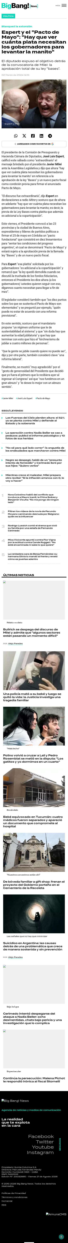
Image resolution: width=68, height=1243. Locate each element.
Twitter (45, 1142)
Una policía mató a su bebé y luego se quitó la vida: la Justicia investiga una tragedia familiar (32, 697)
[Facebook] (33, 136)
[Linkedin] (41, 136)
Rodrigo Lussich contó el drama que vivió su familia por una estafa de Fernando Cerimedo (32, 528)
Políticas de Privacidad (14, 1193)
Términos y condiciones (14, 1197)
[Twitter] (24, 136)
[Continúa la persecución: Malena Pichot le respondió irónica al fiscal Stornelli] (34, 1049)
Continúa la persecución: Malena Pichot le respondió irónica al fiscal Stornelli (34, 1080)
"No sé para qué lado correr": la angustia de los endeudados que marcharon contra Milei (35, 449)
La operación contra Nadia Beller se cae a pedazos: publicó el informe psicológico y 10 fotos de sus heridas (35, 435)
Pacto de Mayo (43, 398)
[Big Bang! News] (20, 6)
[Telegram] (50, 136)
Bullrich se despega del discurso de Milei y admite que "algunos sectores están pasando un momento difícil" (31, 633)
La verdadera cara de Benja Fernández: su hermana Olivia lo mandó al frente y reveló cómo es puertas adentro (33, 557)
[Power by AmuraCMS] (56, 1214)
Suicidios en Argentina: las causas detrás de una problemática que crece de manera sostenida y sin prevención (32, 946)
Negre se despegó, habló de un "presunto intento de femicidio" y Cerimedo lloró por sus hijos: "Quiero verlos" (34, 463)
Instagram (40, 1152)
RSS (4, 1205)
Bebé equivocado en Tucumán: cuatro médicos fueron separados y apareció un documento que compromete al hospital (33, 822)
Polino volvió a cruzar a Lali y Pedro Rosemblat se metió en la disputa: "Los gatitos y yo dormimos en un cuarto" (33, 758)
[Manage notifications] (61, 1236)
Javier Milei (8, 398)
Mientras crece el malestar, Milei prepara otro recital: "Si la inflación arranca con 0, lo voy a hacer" (35, 478)
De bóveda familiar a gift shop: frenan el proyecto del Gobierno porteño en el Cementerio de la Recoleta (34, 885)
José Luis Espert (24, 398)
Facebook (41, 1136)
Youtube (43, 1147)
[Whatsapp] (16, 136)
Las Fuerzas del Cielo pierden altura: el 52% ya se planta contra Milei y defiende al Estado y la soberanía (35, 420)
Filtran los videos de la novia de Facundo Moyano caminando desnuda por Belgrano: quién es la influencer (33, 514)
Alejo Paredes (15, 643)
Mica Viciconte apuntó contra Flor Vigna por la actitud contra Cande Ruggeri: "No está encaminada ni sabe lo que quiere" (32, 542)
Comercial (7, 1201)
